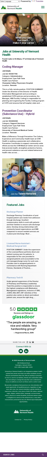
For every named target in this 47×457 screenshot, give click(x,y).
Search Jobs (8, 455)
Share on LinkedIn (30, 342)
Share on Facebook (27, 342)
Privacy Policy (28, 420)
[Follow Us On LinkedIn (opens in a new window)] (26, 351)
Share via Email (33, 342)
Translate (39, 1)
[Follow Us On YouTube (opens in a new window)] (20, 351)
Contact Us (19, 420)
